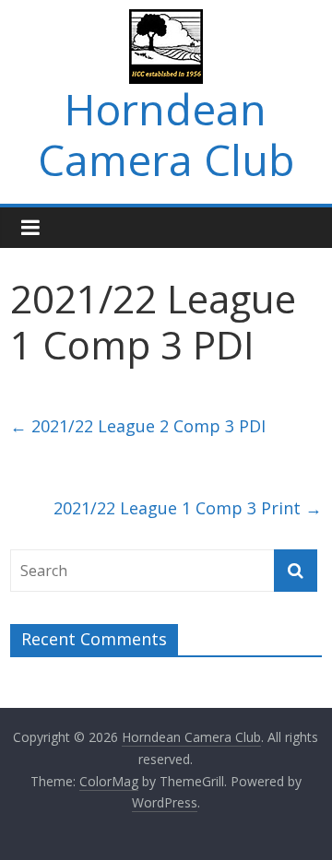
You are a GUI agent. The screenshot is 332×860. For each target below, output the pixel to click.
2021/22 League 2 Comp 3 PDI (138, 426)
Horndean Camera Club (166, 134)
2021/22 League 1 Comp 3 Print (187, 508)
